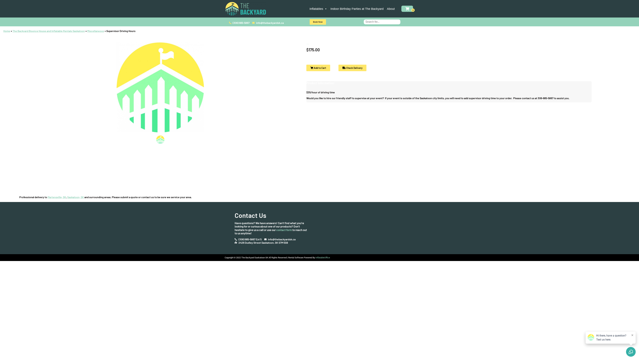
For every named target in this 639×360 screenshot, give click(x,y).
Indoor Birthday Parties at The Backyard (357, 8)
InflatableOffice (323, 257)
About (391, 8)
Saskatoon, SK (75, 197)
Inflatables (316, 8)
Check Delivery (354, 67)
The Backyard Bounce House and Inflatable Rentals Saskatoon (48, 30)
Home (6, 30)
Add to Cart (319, 67)
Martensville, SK (57, 197)
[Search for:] (382, 21)
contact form (284, 230)
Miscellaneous (95, 30)
